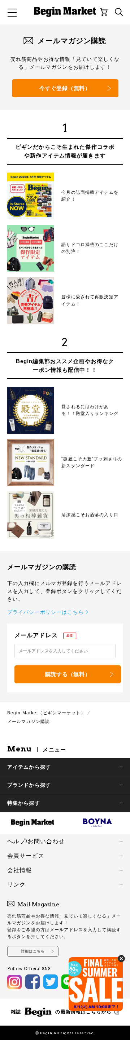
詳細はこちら (33, 951)
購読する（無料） (68, 674)
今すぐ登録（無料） (65, 88)
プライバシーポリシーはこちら (45, 612)
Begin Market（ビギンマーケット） (46, 712)
